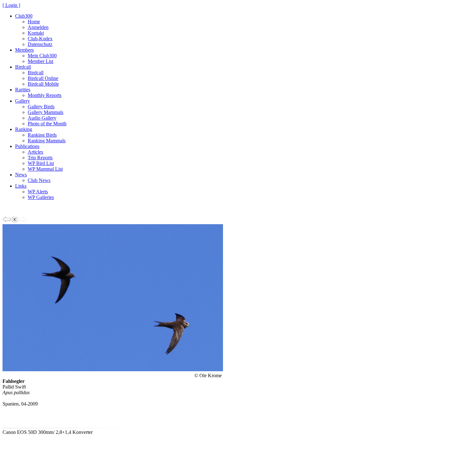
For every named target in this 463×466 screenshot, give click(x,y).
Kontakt (36, 33)
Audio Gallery (42, 118)
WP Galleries (41, 197)
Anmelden (38, 27)
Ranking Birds (42, 135)
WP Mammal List (45, 169)
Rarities (22, 89)
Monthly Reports (44, 95)
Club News (39, 180)
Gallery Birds (41, 106)
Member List (40, 61)
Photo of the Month (47, 123)
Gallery (22, 101)
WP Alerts (38, 191)
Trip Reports (40, 157)
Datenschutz (40, 44)
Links (20, 186)
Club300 (23, 16)
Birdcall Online (43, 78)
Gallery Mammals (45, 112)
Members (24, 50)
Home (34, 21)
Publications (27, 146)
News (21, 174)
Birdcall (23, 67)
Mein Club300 (42, 55)
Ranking (23, 129)
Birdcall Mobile (43, 84)
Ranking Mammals (47, 140)
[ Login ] (11, 5)
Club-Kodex (40, 38)
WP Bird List (41, 163)
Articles (35, 152)
